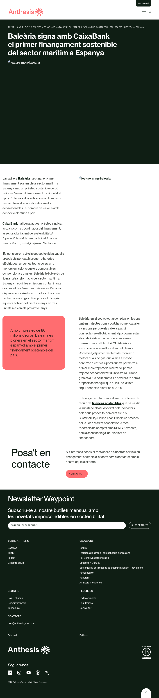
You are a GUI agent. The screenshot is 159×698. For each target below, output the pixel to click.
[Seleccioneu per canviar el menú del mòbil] (144, 12)
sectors (13, 591)
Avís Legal (12, 635)
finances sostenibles (106, 403)
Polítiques (84, 635)
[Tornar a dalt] (146, 693)
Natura (83, 547)
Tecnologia (14, 608)
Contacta (75, 473)
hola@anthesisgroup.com (21, 623)
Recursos (86, 591)
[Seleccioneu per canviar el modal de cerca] (150, 12)
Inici (11, 27)
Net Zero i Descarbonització (94, 557)
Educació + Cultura (90, 562)
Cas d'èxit (23, 27)
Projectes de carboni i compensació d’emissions (105, 552)
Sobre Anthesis (18, 540)
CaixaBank (10, 223)
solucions (86, 540)
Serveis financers (17, 603)
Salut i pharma (15, 598)
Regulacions (86, 603)
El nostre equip (16, 562)
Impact (11, 557)
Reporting (85, 577)
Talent (11, 552)
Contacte (14, 616)
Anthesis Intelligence (91, 582)
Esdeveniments (88, 598)
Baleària (24, 178)
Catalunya (142, 3)
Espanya (12, 547)
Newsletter (85, 608)
